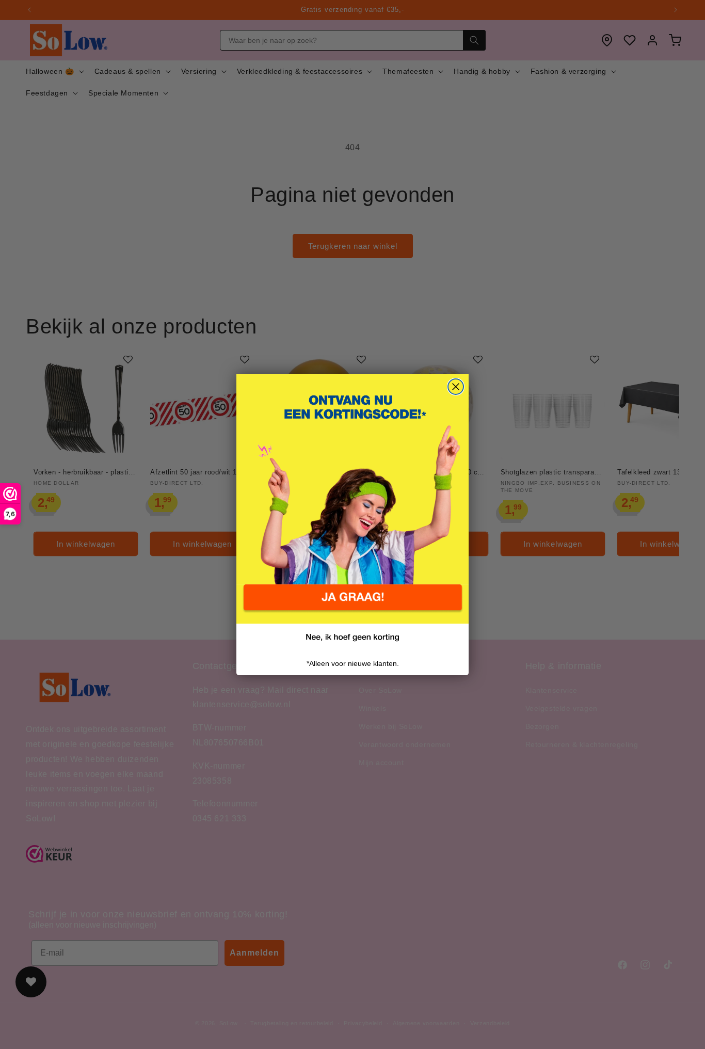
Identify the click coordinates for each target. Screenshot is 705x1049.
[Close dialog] (455, 386)
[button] (352, 604)
